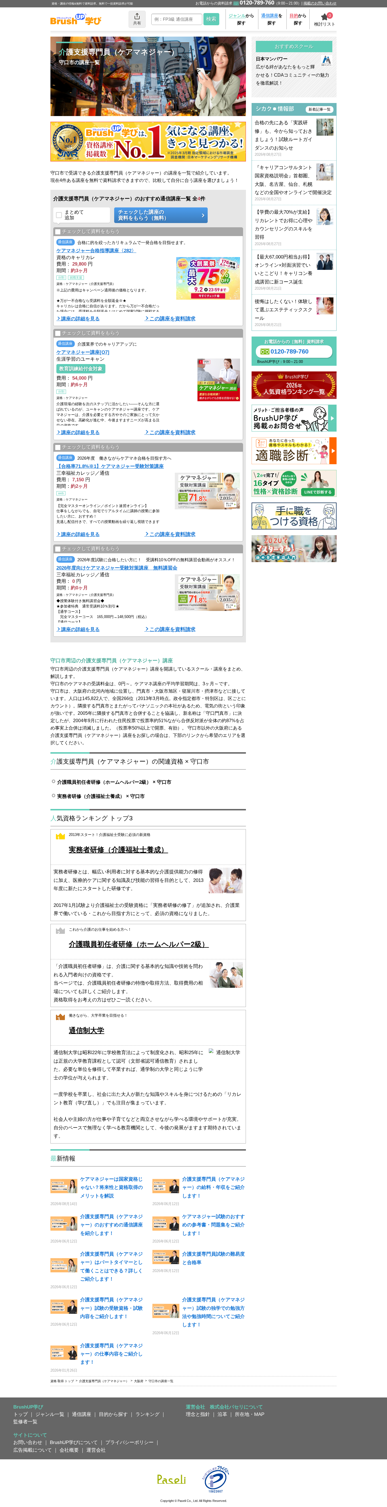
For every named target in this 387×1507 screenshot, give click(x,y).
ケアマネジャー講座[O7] (82, 352)
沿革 (222, 1414)
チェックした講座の (143, 215)
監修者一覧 (25, 1421)
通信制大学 (86, 1030)
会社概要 (69, 1450)
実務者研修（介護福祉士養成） (118, 850)
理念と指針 (198, 1414)
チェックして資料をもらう (91, 231)
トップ (20, 1414)
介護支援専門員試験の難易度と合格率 (213, 1258)
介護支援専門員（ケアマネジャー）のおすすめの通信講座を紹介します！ (111, 1225)
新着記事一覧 (320, 109)
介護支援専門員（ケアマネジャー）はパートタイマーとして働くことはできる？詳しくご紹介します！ (111, 1266)
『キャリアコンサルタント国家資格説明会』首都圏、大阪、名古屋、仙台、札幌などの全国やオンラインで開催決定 (293, 183)
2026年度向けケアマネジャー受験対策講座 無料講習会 (116, 567)
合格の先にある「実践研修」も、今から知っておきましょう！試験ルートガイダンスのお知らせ (283, 138)
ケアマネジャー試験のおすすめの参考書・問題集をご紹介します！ (213, 1225)
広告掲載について (32, 1450)
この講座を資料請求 (172, 318)
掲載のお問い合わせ (320, 3)
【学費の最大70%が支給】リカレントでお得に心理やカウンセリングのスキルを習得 (283, 227)
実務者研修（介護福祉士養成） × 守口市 (101, 796)
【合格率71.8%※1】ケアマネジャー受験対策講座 (110, 466)
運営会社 (96, 1450)
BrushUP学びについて (74, 1442)
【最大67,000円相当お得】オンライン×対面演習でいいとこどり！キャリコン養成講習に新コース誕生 (283, 272)
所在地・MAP (249, 1414)
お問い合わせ (27, 1442)
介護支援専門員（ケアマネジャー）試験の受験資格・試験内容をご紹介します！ (111, 1308)
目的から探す (113, 1414)
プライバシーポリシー (129, 1442)
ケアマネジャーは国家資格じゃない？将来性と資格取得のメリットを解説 (111, 1187)
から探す (241, 19)
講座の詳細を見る (80, 318)
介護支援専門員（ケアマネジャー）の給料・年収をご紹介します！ (213, 1187)
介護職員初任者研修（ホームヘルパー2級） (139, 944)
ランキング (147, 1414)
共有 (137, 23)
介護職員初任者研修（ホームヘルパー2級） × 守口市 (114, 782)
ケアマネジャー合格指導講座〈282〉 (96, 250)
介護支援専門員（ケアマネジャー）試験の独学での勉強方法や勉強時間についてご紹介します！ (213, 1312)
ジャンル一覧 (49, 1414)
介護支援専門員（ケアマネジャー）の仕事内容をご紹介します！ (111, 1354)
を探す (271, 19)
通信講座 (81, 1414)
